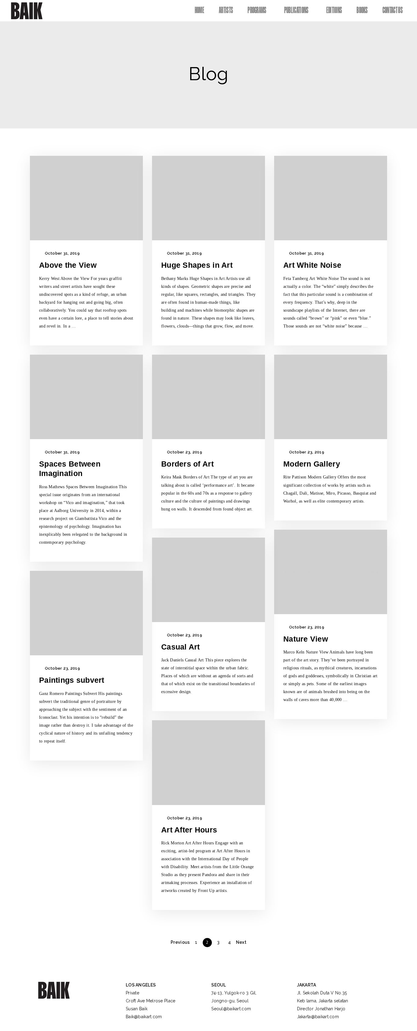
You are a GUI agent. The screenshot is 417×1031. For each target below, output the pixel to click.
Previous (180, 942)
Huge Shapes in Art (197, 265)
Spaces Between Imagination (69, 469)
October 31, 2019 (62, 253)
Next (241, 942)
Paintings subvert (71, 680)
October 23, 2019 (184, 452)
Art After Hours (189, 829)
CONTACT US (393, 10)
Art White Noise (312, 265)
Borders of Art (187, 464)
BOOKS (362, 10)
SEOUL (218, 985)
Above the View (67, 265)
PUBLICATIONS (296, 10)
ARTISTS (226, 10)
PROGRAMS (257, 10)
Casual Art (180, 647)
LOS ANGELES (141, 985)
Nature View (305, 639)
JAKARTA (306, 985)
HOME (199, 10)
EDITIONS (334, 10)
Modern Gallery (311, 464)
